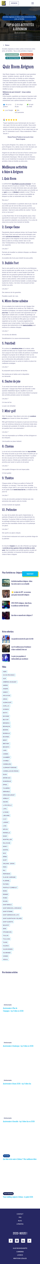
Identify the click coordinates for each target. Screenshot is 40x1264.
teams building (27, 325)
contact (20, 1214)
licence (20, 1255)
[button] (35, 3)
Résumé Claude (27, 54)
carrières (20, 1252)
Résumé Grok (28, 58)
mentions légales (20, 1258)
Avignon (14, 3)
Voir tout (30, 574)
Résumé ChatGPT (13, 54)
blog (20, 1221)
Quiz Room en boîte (20, 1248)
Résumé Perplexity (14, 58)
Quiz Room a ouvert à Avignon (21, 184)
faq (20, 1217)
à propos (20, 1224)
